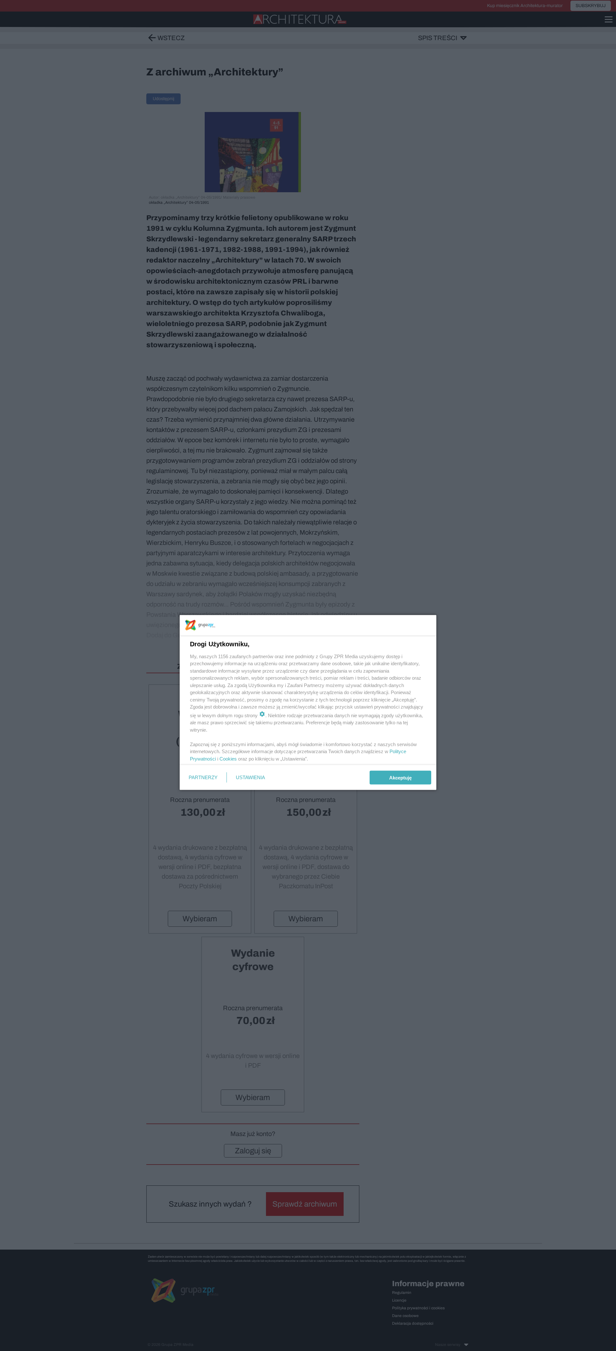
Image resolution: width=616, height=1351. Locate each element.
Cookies (228, 758)
